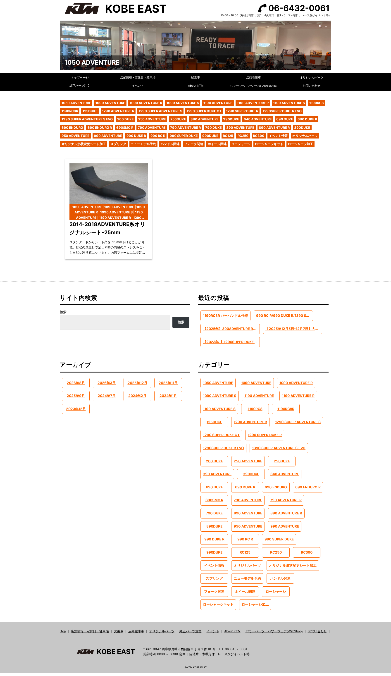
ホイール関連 (217, 144)
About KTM (195, 85)
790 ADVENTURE (152, 127)
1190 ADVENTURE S (289, 103)
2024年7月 (107, 396)
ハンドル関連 (170, 144)
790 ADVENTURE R (185, 127)
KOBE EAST (136, 8)
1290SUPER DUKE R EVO (282, 111)
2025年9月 (76, 396)
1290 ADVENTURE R (118, 111)
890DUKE (302, 127)
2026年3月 (107, 383)
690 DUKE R (307, 119)
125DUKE (90, 111)
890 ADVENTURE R (274, 127)
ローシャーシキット (269, 144)
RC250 (243, 136)
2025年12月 (137, 383)
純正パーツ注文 (79, 85)
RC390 (258, 136)
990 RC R (157, 136)
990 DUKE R (136, 136)
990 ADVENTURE (108, 136)
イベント (138, 85)
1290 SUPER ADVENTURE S (160, 111)
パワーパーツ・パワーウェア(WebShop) (253, 85)
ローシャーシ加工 (300, 144)
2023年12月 (76, 409)
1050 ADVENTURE (76, 103)
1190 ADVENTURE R (253, 103)
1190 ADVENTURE (217, 103)
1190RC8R (70, 111)
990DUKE (210, 136)
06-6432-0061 (299, 8)
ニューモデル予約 (143, 144)
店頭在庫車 (253, 77)
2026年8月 (76, 383)
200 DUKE (125, 119)
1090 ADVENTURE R (146, 103)
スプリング (118, 144)
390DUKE (231, 119)
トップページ (80, 77)
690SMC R (124, 127)
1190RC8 (316, 103)
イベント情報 (278, 136)
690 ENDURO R (100, 127)
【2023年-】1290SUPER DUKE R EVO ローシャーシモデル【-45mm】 (231, 342)
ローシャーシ (240, 144)
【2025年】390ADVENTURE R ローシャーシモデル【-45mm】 (231, 329)
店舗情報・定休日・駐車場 (137, 77)
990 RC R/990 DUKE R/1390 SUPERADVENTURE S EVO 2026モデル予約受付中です (284, 315)
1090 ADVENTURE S (183, 103)
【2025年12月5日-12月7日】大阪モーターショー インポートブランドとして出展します (293, 329)
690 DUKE (284, 119)
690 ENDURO (72, 127)
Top (63, 631)
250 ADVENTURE (152, 119)
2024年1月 (168, 396)
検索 (63, 312)
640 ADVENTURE (258, 119)
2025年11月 (168, 383)
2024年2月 (137, 396)
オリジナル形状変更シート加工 (84, 144)
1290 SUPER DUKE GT (204, 111)
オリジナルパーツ (311, 77)
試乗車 (195, 77)
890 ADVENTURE (240, 127)
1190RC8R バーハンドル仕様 (225, 315)
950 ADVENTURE (75, 136)
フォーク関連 (193, 144)
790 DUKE (213, 127)
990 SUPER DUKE (184, 136)
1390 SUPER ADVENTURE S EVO (87, 119)
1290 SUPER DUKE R (242, 111)
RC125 (228, 136)
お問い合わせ (311, 85)
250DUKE (178, 119)
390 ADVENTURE (205, 119)
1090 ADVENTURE (110, 103)
